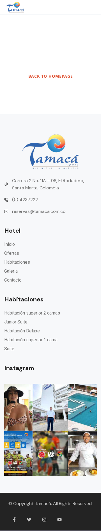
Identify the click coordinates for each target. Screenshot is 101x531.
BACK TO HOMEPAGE (50, 76)
